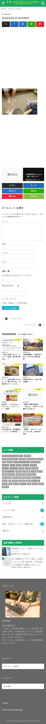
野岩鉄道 (5, 487)
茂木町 (5, 484)
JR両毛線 (27, 456)
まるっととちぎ (22, 721)
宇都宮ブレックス (8, 471)
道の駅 (35, 484)
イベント (5, 465)
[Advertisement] (23, 58)
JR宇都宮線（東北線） (10, 459)
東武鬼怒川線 (26, 477)
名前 (4, 244)
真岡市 (14, 481)
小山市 (33, 471)
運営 (29, 484)
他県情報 (7, 517)
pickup (9, 462)
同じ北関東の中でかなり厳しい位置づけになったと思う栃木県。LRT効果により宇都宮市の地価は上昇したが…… (27, 562)
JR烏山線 (40, 459)
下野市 (21, 468)
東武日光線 (16, 477)
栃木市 (5, 481)
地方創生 (35, 468)
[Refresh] (18, 286)
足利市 (16, 484)
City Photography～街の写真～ (12, 456)
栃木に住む (36, 477)
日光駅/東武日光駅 (8, 474)
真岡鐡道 (21, 481)
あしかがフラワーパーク (21, 462)
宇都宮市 (19, 471)
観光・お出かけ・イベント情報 (17, 524)
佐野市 (28, 468)
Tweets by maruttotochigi (12, 710)
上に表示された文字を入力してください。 (17, 275)
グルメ (12, 465)
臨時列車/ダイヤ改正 (32, 481)
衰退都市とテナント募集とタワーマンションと (27, 550)
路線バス (23, 484)
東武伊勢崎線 (20, 474)
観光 (10, 484)
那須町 (41, 484)
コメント (5, 221)
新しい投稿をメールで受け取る (15, 303)
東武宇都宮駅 (7, 477)
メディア (5, 468)
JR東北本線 (31, 459)
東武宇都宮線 (31, 474)
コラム (19, 465)
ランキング (13, 468)
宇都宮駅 (26, 471)
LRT (4, 462)
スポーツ (26, 465)
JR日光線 (22, 459)
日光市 (40, 471)
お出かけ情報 (35, 462)
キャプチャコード (8, 299)
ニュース (33, 465)
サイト (4, 262)
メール (5, 253)
